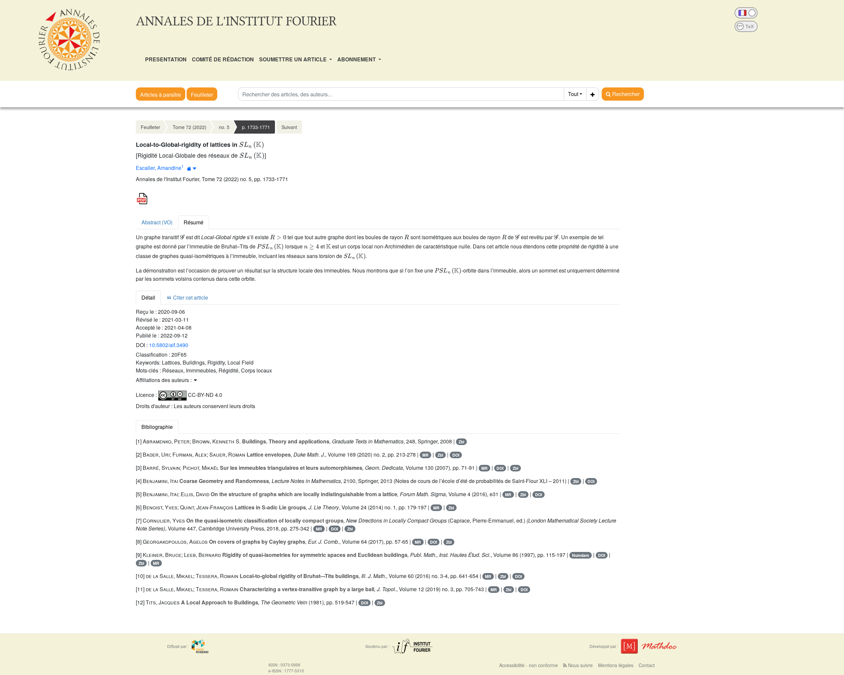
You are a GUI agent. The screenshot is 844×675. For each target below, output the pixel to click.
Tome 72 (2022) (189, 127)
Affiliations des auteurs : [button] (164, 380)
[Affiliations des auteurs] (192, 168)
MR (425, 455)
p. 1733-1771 (256, 127)
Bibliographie (157, 427)
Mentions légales (615, 665)
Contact (647, 665)
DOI (455, 455)
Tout (573, 94)
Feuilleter (202, 94)
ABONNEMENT (357, 59)
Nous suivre (580, 665)
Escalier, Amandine (158, 168)
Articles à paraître (160, 94)
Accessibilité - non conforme (528, 665)
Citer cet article (190, 297)
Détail (148, 297)
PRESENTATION (166, 59)
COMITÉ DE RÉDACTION (223, 59)
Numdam (580, 555)
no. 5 (224, 127)
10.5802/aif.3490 (168, 345)
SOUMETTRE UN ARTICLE (293, 59)
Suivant (289, 127)
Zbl (461, 442)
